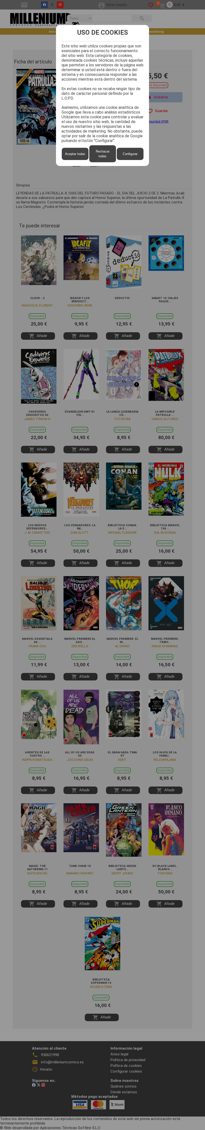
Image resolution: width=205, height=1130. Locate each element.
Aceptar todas (75, 154)
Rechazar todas (103, 154)
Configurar (130, 154)
